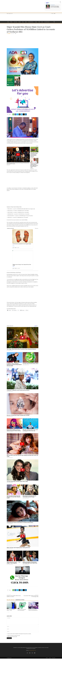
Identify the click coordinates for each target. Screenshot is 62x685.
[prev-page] (7, 612)
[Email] (24, 114)
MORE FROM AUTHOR (19, 599)
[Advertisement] (27, 6)
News (7, 608)
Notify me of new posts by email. (12, 636)
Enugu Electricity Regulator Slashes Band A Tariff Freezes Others (14, 596)
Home (7, 24)
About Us (47, 657)
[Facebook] (51, 13)
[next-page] (8, 612)
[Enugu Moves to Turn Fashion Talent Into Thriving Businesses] (33, 605)
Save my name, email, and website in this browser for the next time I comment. (19, 633)
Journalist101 (9, 33)
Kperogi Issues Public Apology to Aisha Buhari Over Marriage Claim (31, 596)
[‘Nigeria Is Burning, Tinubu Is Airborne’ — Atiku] (12, 605)
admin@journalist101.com (32, 650)
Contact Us (50, 657)
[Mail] (52, 13)
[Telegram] (22, 114)
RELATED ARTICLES (11, 599)
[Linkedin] (26, 114)
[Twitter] (53, 13)
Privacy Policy (53, 657)
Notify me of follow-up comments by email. (14, 635)
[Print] (19, 114)
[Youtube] (54, 13)
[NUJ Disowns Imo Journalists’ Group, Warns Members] (23, 605)
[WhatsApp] (13, 114)
